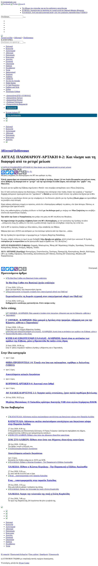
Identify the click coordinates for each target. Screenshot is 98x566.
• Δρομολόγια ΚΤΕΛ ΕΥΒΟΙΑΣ (18, 96)
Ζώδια (8, 89)
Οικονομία (10, 64)
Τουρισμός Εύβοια (13, 92)
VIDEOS (9, 79)
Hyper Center (24, 563)
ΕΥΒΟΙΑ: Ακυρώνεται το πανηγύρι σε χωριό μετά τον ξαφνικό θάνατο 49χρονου (48, 10)
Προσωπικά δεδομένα (18, 554)
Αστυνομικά (10, 51)
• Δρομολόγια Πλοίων (14, 100)
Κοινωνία (9, 49)
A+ (28, 171)
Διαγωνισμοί (10, 72)
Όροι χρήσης (33, 554)
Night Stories (11, 83)
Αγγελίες (9, 59)
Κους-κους (10, 57)
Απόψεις (9, 76)
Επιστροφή (93, 268)
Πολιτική (9, 46)
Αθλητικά (18, 38)
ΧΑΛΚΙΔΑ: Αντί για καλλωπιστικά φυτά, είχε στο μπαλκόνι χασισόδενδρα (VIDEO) (49, 12)
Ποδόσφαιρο (28, 38)
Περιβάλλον (10, 68)
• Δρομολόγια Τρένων (14, 98)
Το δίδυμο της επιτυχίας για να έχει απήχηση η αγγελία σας (39, 8)
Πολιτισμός (10, 55)
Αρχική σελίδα (6, 38)
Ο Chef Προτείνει (12, 85)
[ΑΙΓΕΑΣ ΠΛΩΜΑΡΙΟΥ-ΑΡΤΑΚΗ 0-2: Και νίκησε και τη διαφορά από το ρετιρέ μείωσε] (36, 167)
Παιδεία (9, 66)
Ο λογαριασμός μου (8, 2)
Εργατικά (9, 61)
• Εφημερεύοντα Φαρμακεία (16, 104)
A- (31, 171)
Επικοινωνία (11, 108)
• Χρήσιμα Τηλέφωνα (14, 102)
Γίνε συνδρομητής (14, 115)
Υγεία (8, 70)
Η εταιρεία (5, 554)
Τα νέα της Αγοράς (13, 81)
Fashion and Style (12, 87)
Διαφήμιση (44, 554)
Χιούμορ (9, 74)
